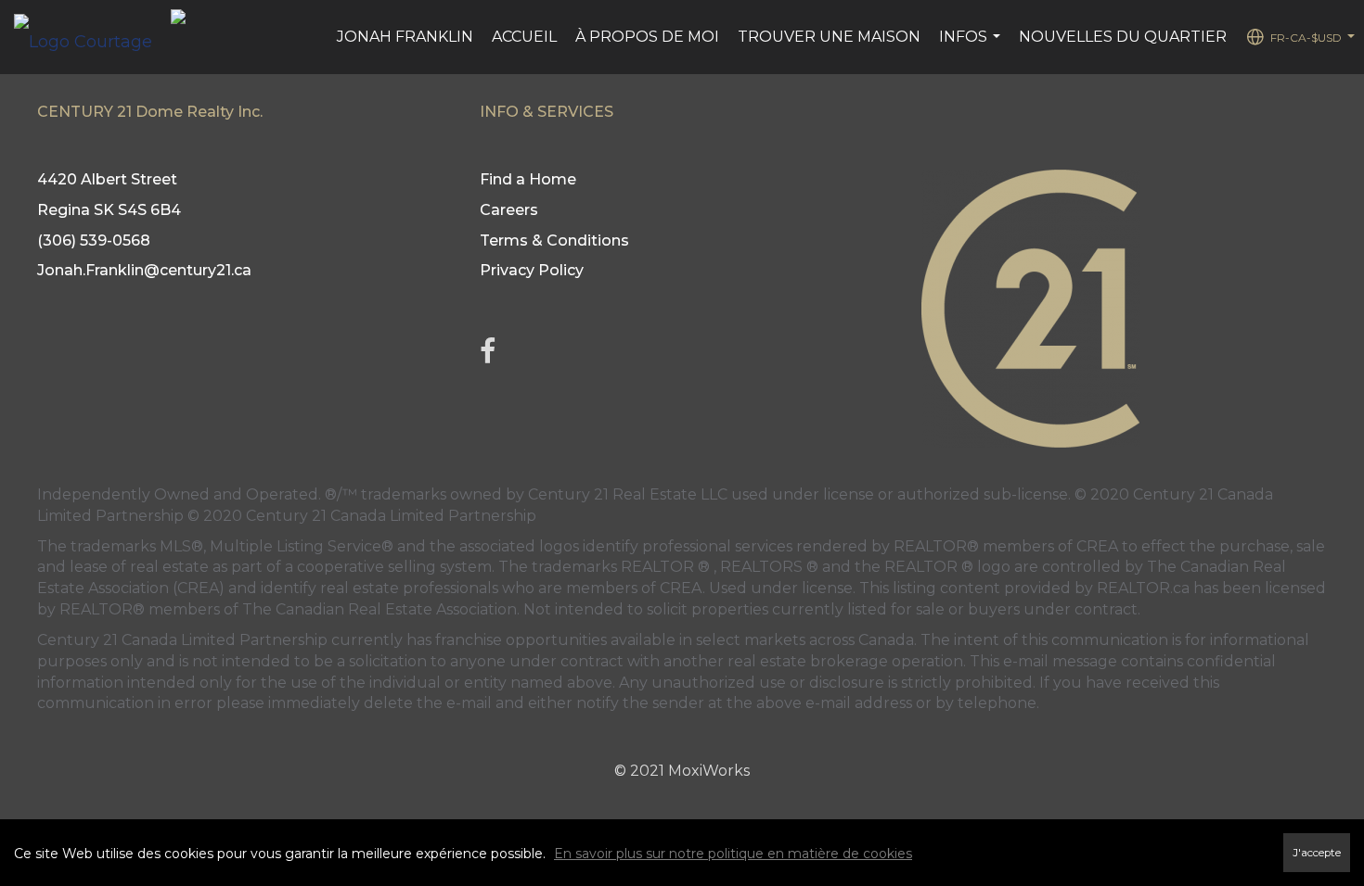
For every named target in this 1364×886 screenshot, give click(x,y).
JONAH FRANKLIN (405, 36)
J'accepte (1317, 852)
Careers (509, 210)
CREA (1097, 546)
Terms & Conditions (554, 240)
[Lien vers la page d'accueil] (92, 37)
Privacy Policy (532, 270)
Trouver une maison (829, 36)
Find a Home (528, 179)
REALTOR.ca (1143, 588)
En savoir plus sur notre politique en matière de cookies (733, 853)
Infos (972, 46)
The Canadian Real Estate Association (379, 609)
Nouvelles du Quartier (1123, 36)
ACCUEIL (524, 36)
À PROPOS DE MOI (647, 36)
